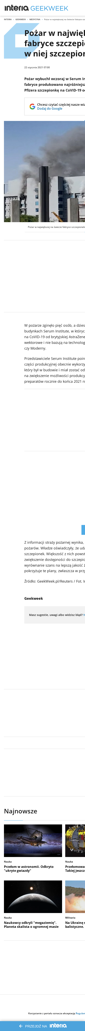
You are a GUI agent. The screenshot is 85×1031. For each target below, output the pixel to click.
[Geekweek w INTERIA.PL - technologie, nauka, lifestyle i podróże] (49, 8)
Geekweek (20, 19)
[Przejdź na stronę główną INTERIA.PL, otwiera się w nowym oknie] (17, 8)
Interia (8, 19)
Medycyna (34, 19)
